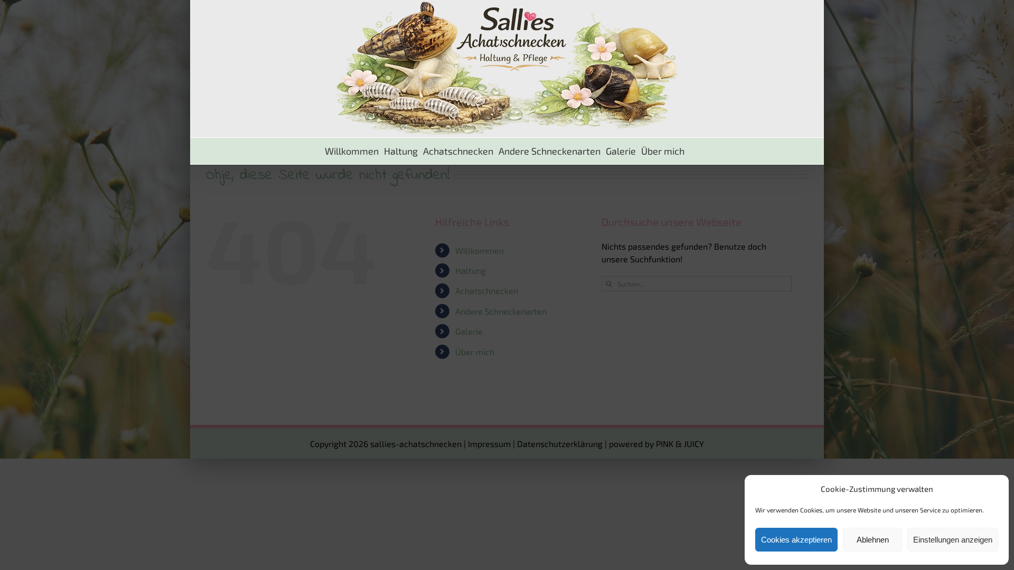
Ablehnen (873, 539)
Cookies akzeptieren (796, 539)
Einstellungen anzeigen (952, 539)
